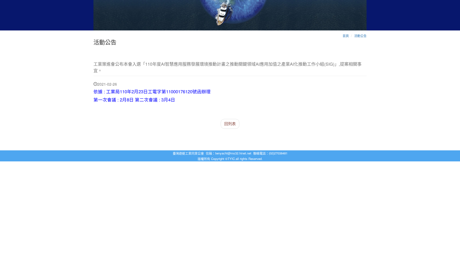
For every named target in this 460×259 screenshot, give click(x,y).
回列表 (230, 123)
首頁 (346, 35)
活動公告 (360, 35)
